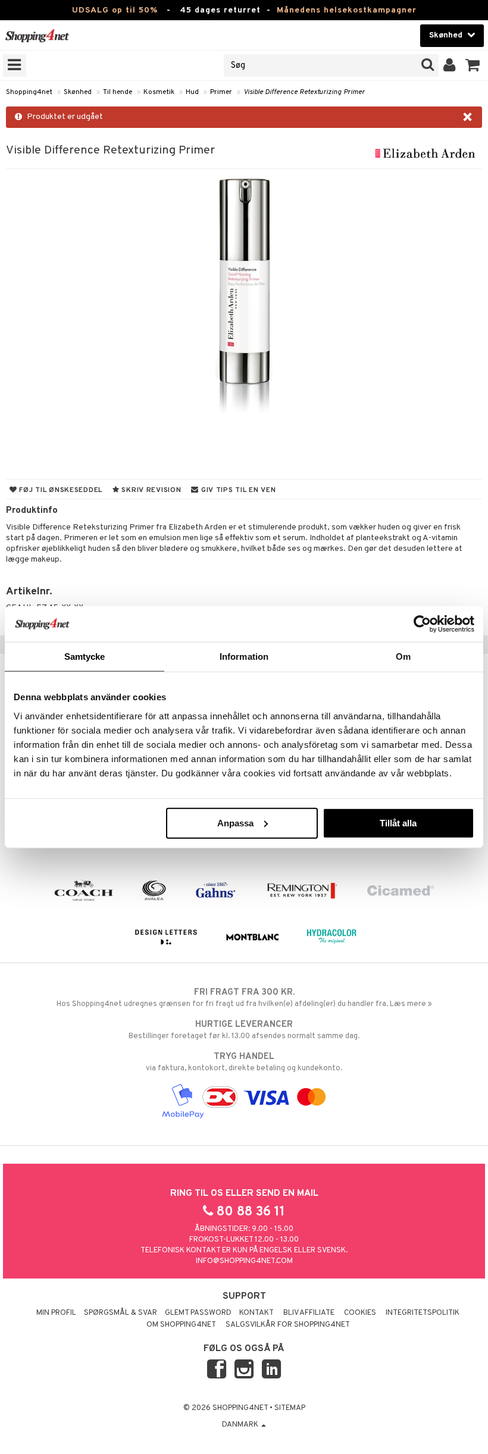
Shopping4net (29, 92)
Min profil (56, 1313)
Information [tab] (244, 656)
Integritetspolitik (422, 1313)
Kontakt (256, 1313)
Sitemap (289, 1408)
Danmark (241, 1425)
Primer (221, 92)
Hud (192, 92)
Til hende (117, 92)
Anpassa (235, 822)
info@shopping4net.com (244, 1261)
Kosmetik (158, 92)
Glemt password (198, 1313)
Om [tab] (403, 656)
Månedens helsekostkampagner (347, 10)
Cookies (360, 1313)
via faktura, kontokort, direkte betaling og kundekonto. (244, 1062)
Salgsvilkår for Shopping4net (288, 1325)
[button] (473, 65)
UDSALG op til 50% (115, 10)
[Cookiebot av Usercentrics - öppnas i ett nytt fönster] (422, 624)
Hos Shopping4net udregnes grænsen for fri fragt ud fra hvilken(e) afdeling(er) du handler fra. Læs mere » (244, 998)
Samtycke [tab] (84, 656)
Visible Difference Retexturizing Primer (304, 92)
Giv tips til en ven (237, 490)
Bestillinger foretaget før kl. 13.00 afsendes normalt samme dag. (244, 1030)
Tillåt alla (398, 822)
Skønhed (78, 92)
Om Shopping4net (181, 1325)
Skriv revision (151, 490)
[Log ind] (450, 65)
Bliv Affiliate (308, 1313)
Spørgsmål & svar (120, 1313)
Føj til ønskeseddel (59, 490)
